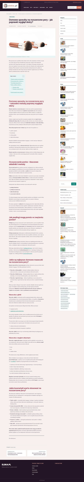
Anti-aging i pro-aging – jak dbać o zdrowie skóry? (66, 170)
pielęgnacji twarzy (28, 248)
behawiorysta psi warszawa (65, 297)
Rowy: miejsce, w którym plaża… (66, 197)
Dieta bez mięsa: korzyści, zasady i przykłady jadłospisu (67, 116)
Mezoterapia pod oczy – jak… (65, 192)
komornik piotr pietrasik (64, 301)
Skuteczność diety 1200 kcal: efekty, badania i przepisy (67, 100)
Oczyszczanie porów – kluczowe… (17, 81)
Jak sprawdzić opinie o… (65, 200)
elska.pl (6, 464)
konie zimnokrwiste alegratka (65, 303)
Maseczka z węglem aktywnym (18, 89)
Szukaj (79, 7)
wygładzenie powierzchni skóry (17, 311)
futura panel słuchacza (64, 299)
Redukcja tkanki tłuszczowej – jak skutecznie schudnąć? (66, 123)
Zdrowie (51, 7)
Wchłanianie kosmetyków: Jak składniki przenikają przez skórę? (67, 240)
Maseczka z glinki (16, 87)
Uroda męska (42, 7)
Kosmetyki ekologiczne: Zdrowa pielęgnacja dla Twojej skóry (66, 162)
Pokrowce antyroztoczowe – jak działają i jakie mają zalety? (68, 62)
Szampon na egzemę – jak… (65, 194)
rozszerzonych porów (27, 253)
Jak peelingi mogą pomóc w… (16, 82)
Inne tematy (36, 7)
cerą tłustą (13, 361)
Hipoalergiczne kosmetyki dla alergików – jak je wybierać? (68, 78)
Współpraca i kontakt (77, 2)
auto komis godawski (64, 296)
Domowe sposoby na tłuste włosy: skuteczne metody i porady (66, 54)
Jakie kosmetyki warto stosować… (17, 92)
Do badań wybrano (63, 154)
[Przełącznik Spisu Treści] (22, 76)
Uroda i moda (26, 7)
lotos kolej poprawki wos (64, 306)
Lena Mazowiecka (33, 26)
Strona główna (9, 13)
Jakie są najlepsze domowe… (16, 84)
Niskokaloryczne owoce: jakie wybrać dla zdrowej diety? (68, 131)
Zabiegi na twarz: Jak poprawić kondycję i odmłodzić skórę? (68, 70)
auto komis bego (72, 294)
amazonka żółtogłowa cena (65, 292)
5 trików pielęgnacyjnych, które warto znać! (67, 253)
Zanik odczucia (63, 177)
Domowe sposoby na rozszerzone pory (26, 101)
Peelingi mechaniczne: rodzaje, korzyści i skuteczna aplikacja (68, 266)
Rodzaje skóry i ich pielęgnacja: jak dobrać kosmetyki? (66, 228)
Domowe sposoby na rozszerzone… (17, 79)
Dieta (31, 7)
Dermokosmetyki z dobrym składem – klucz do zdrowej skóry (67, 46)
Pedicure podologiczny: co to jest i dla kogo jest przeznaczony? (67, 215)
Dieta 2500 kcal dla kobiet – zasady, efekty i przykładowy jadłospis (67, 147)
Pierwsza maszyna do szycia (65, 277)
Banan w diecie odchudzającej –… (66, 202)
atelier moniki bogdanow (65, 294)
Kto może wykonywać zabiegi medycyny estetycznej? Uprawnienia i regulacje (68, 92)
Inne (47, 7)
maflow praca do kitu (64, 308)
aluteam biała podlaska (64, 290)
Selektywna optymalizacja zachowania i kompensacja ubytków (67, 139)
